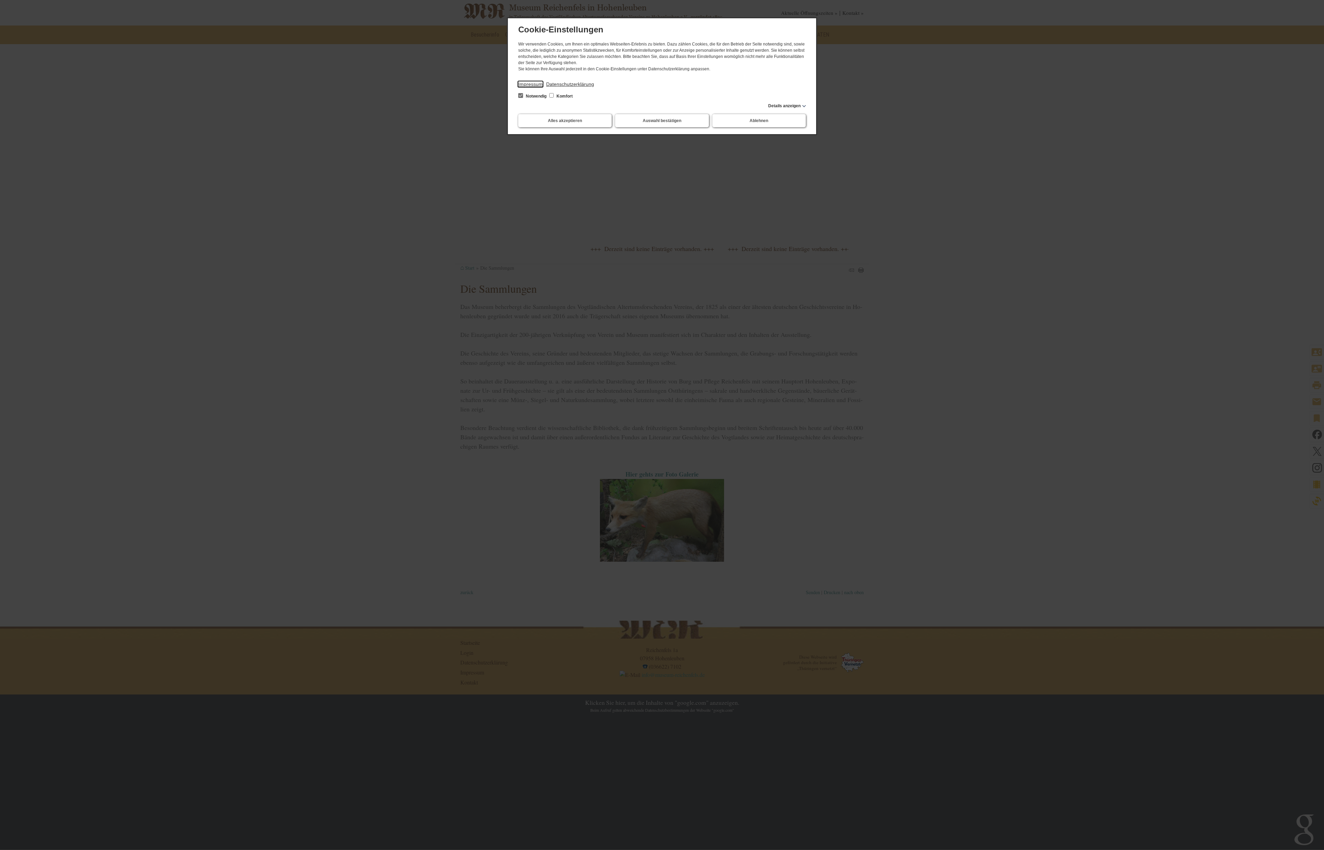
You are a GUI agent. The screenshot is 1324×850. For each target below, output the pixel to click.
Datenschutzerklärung (570, 84)
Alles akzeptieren (565, 120)
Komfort (564, 96)
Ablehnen (759, 120)
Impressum (530, 84)
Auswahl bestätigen (662, 120)
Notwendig (536, 96)
